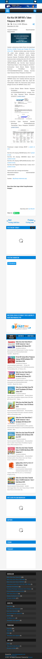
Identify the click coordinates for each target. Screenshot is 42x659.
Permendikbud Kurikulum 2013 (15, 591)
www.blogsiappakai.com (18, 654)
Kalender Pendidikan (13, 586)
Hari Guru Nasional (12, 611)
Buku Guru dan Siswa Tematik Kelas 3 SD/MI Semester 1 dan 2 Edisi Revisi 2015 (25, 480)
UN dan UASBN (17, 24)
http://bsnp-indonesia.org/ (20, 178)
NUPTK (9, 615)
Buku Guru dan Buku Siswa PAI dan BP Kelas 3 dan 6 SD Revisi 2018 (24, 404)
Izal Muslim (31, 209)
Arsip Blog (31, 336)
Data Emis (10, 606)
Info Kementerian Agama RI (14, 613)
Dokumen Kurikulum (11, 656)
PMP (8, 633)
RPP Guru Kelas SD (12, 593)
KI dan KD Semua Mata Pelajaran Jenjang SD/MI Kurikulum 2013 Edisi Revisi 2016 (25, 359)
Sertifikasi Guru (11, 618)
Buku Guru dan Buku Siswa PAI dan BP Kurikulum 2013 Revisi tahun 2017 (24, 389)
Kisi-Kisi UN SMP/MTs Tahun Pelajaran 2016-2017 (19, 19)
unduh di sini (11, 159)
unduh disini (21, 96)
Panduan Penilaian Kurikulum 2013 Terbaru (19, 589)
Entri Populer (11, 337)
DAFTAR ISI (21, 336)
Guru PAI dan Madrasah (13, 608)
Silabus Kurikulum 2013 (13, 596)
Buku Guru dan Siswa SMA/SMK (16, 579)
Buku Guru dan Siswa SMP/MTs (15, 582)
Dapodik (9, 628)
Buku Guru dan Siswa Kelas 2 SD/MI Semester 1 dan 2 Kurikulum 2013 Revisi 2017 (24, 419)
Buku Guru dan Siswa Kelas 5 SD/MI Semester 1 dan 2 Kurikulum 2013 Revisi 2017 (24, 344)
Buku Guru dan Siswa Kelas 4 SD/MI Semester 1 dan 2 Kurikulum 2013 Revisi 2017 (24, 374)
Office (8, 643)
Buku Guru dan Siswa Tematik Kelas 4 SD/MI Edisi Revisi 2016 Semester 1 (24, 450)
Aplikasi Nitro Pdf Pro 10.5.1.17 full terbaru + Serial (24, 464)
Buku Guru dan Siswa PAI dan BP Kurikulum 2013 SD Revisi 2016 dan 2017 (25, 434)
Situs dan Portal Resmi (13, 646)
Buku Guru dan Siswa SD (14, 577)
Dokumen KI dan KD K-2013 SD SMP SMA (18, 584)
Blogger (30, 657)
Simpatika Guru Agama (13, 620)
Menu (6, 1)
